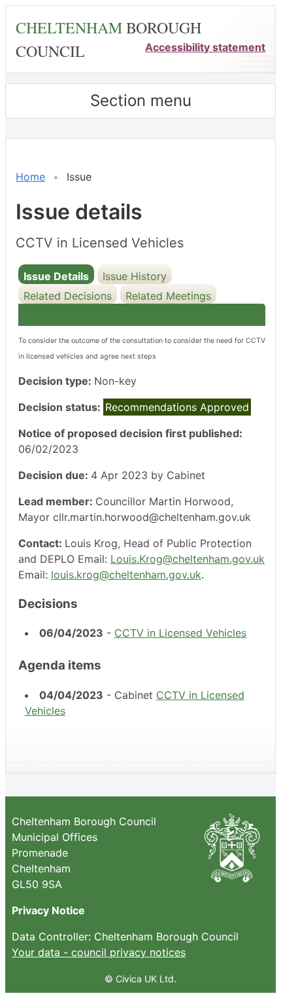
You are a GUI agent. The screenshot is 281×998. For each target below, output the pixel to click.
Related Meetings (168, 295)
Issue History (135, 276)
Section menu (140, 100)
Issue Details (56, 276)
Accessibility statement (205, 47)
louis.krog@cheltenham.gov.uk (126, 574)
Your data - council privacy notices (99, 952)
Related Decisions (68, 295)
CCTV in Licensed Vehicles (180, 632)
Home (30, 176)
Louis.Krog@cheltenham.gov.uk (187, 558)
